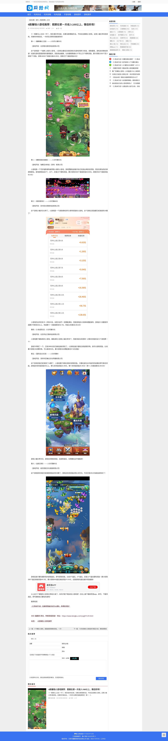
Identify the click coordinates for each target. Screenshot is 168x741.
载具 (112, 32)
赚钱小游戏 (127, 50)
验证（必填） (66, 658)
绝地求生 (114, 26)
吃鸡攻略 (47, 14)
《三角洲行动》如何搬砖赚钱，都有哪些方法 (126, 80)
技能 (128, 41)
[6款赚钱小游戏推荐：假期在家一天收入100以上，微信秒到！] (37, 708)
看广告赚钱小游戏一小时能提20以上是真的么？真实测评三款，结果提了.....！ (126, 71)
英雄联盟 (134, 38)
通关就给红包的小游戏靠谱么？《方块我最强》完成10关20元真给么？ (126, 83)
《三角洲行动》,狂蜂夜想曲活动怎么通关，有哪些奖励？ (50, 606)
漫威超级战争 (115, 50)
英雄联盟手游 (125, 47)
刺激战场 (135, 26)
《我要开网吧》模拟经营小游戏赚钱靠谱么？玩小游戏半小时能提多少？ (125, 68)
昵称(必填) (65, 643)
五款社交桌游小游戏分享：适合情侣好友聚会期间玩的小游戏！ (126, 74)
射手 (131, 35)
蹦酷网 (37, 616)
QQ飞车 (120, 41)
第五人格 (114, 44)
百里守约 (124, 38)
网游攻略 (43, 20)
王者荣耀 (124, 29)
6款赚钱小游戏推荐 (45, 621)
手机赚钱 (135, 44)
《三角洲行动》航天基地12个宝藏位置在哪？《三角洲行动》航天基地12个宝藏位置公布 (126, 62)
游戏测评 (87, 14)
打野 (130, 32)
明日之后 (124, 44)
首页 (29, 14)
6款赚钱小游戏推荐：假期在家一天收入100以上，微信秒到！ (74, 689)
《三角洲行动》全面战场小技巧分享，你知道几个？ (126, 86)
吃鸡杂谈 (37, 14)
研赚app (114, 47)
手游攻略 (67, 14)
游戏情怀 (77, 14)
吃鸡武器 (57, 14)
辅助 (112, 41)
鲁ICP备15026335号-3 (89, 736)
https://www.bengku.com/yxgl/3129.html (77, 616)
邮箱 (63, 647)
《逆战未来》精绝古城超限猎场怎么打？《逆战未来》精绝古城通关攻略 (125, 77)
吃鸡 (134, 29)
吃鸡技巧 (114, 29)
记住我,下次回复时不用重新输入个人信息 (42, 655)
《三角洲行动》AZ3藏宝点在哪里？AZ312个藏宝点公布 (126, 65)
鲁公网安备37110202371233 (85, 734)
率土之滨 (114, 38)
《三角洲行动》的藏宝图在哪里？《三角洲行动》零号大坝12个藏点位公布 (126, 59)
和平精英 (122, 35)
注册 (133, 2)
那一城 (60, 28)
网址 (63, 651)
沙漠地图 (122, 32)
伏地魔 (113, 35)
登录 (139, 2)
